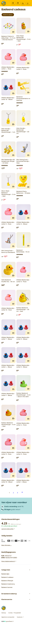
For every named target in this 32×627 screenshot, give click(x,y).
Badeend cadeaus (7, 577)
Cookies (10, 613)
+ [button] (14, 32)
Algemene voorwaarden (7, 617)
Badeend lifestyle (7, 581)
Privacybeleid (17, 613)
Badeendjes (5, 574)
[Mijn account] (13, 3)
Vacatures (19, 617)
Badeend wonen (6, 587)
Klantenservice (6, 599)
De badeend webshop (9, 594)
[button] (23, 3)
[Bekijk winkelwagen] (18, 3)
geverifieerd (6, 621)
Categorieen (5, 570)
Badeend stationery (8, 584)
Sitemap (3, 613)
